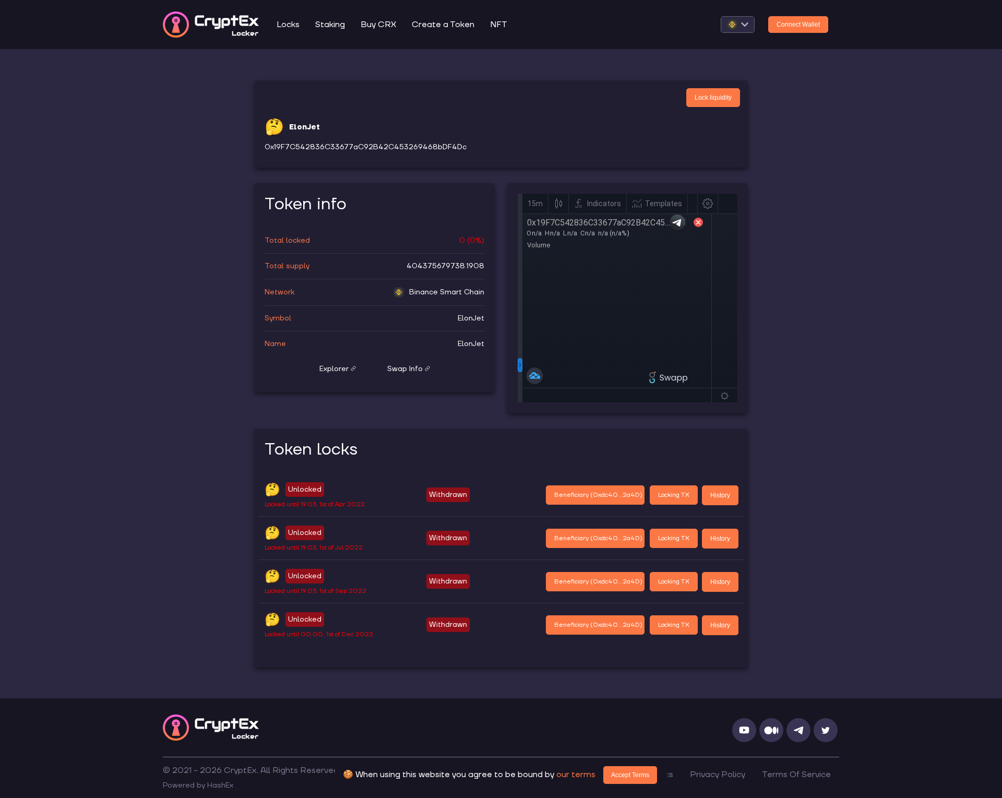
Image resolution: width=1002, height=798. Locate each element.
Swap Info (405, 369)
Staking (330, 24)
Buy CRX (378, 24)
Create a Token (443, 24)
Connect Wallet (798, 24)
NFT (498, 24)
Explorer (334, 369)
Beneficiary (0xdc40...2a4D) (598, 495)
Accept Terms (630, 775)
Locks (288, 24)
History (720, 495)
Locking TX (673, 495)
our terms (575, 774)
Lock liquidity (713, 97)
